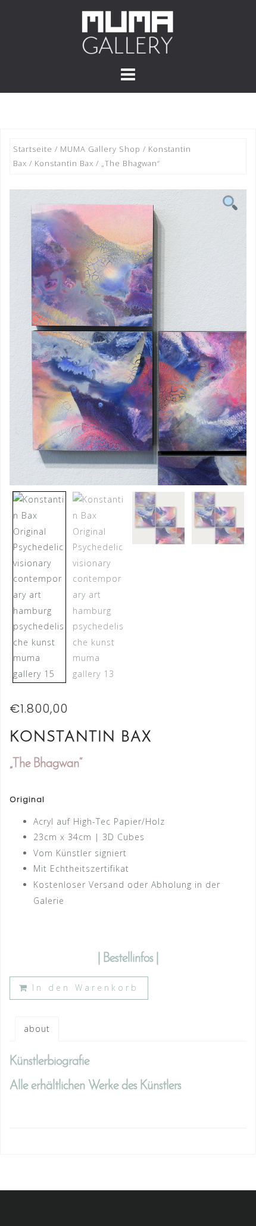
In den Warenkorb (85, 987)
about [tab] (37, 1028)
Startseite (32, 148)
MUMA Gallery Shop (100, 148)
